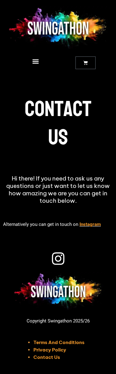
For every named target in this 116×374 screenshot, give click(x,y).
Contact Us (46, 357)
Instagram (90, 224)
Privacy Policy (49, 350)
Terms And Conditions (58, 342)
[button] (35, 61)
